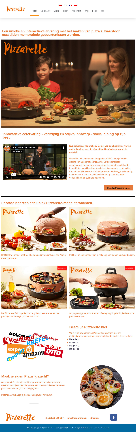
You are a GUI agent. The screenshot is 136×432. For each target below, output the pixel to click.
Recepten (76, 11)
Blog (94, 11)
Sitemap (94, 418)
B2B (102, 11)
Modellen (45, 11)
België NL (74, 346)
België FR (74, 349)
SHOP (65, 11)
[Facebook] (113, 417)
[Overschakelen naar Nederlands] (65, 5)
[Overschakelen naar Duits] (75, 5)
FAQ (87, 11)
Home (34, 11)
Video (57, 11)
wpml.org (48, 428)
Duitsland (73, 342)
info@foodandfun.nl (77, 418)
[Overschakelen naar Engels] (60, 5)
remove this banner (102, 428)
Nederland (74, 339)
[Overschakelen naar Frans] (70, 5)
